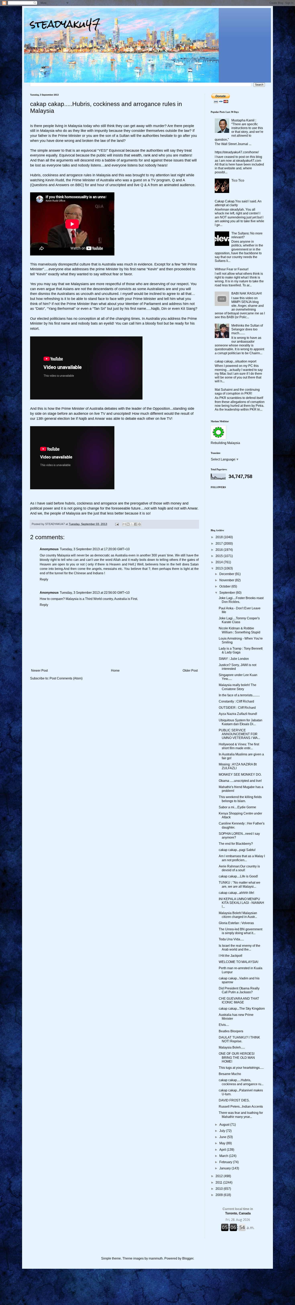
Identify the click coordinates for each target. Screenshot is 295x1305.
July (222, 1130)
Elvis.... (224, 1024)
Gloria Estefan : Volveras (236, 923)
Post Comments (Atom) (66, 678)
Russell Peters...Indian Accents (241, 1106)
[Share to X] (132, 524)
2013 (220, 568)
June (223, 1137)
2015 (220, 556)
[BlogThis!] (128, 524)
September (227, 592)
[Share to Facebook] (136, 524)
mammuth (156, 1258)
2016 (220, 549)
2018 (220, 537)
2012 (220, 1176)
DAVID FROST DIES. (234, 1100)
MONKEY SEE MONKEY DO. (240, 774)
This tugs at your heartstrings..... (241, 1067)
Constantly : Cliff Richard (236, 701)
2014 (220, 562)
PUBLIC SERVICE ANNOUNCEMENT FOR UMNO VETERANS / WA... (239, 734)
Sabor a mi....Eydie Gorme (237, 807)
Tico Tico (237, 180)
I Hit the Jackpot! (230, 955)
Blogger (187, 1258)
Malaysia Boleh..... (232, 1047)
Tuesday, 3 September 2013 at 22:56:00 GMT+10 (95, 592)
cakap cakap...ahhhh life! (236, 892)
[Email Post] (117, 524)
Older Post (190, 670)
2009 (220, 1195)
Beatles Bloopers (231, 1031)
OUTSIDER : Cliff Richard (237, 707)
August (224, 1124)
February (226, 1162)
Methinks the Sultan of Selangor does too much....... (247, 329)
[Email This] (124, 524)
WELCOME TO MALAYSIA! (238, 962)
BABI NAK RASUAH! (246, 293)
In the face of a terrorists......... (239, 695)
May (222, 1143)
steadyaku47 (65, 24)
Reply (44, 579)
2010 (220, 1188)
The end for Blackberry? (236, 843)
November (227, 580)
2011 (219, 1182)
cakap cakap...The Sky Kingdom (242, 1008)
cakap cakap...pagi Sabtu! (237, 850)
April (223, 1149)
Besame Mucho (230, 1074)
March (224, 1156)
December (227, 574)
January (225, 1168)
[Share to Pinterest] (139, 524)
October (225, 586)
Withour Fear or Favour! (231, 269)
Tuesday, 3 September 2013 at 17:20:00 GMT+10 (95, 549)
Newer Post (39, 670)
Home (115, 670)
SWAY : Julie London (234, 658)
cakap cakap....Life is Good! (238, 876)
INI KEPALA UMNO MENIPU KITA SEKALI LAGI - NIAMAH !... (241, 902)
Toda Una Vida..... (231, 939)
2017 (220, 543)
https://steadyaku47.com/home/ (237, 152)
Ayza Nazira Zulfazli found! (238, 714)
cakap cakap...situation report (235, 361)
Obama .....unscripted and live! (240, 780)
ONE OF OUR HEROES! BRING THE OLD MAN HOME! (237, 1057)
